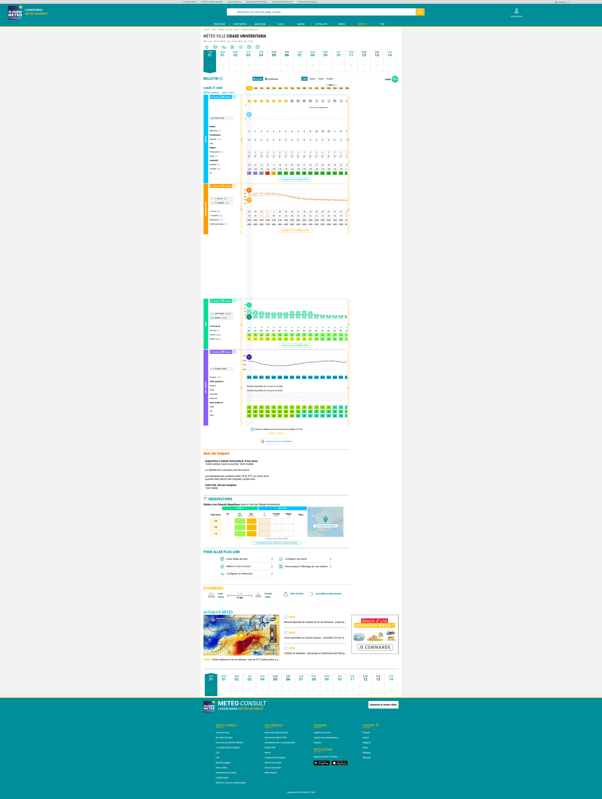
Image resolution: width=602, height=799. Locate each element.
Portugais (366, 752)
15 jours (329, 78)
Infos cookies (221, 767)
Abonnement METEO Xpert (276, 732)
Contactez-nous (222, 732)
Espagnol (366, 742)
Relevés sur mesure (273, 762)
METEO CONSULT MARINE (212, 2)
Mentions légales (223, 762)
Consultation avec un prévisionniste (280, 742)
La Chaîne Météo (189, 2)
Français (366, 732)
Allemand (366, 757)
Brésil (214, 29)
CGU (217, 757)
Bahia (236, 29)
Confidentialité (222, 777)
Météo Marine (271, 772)
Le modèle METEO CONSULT (228, 747)
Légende (272, 433)
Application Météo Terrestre (326, 756)
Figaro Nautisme (234, 2)
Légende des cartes (322, 732)
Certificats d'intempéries (275, 757)
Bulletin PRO (270, 747)
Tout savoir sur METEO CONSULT (230, 742)
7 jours (321, 78)
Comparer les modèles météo (295, 179)
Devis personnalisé (273, 767)
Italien (365, 747)
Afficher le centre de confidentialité (231, 782)
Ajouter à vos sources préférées (279, 441)
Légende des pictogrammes (326, 737)
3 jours (312, 78)
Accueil (206, 29)
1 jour (304, 78)
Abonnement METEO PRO (276, 737)
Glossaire (281, 433)
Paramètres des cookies (226, 772)
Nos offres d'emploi (224, 737)
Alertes (268, 752)
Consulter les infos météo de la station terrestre (277, 543)
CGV (217, 752)
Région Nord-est (225, 29)
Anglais (365, 737)
